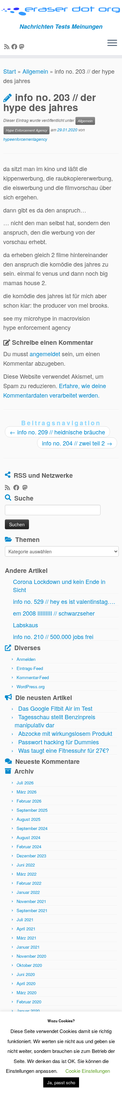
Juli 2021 (25, 919)
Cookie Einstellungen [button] (87, 1070)
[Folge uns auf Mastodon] (22, 46)
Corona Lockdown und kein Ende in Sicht (59, 585)
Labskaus (25, 624)
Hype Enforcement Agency (26, 130)
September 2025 (32, 810)
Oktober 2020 (29, 965)
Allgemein (35, 71)
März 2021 (26, 938)
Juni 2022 (26, 865)
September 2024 (32, 828)
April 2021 (26, 928)
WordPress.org (31, 686)
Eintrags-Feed (30, 668)
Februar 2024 (29, 846)
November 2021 (31, 901)
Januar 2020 (28, 1011)
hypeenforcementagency (25, 139)
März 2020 (26, 992)
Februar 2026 (29, 801)
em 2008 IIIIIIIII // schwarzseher (54, 613)
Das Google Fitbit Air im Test (55, 708)
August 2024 (28, 837)
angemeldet (45, 353)
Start (9, 71)
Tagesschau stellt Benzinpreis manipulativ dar (55, 720)
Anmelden (26, 659)
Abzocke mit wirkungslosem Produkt (65, 733)
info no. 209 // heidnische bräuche (57, 432)
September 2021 (32, 910)
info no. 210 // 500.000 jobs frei (53, 636)
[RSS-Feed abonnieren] (7, 46)
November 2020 (31, 956)
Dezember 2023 (31, 856)
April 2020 (26, 983)
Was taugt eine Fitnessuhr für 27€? (63, 750)
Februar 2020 (29, 1001)
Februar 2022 (29, 883)
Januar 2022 (28, 892)
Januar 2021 (28, 947)
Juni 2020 (26, 974)
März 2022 (26, 874)
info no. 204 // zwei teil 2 (77, 443)
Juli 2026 (25, 783)
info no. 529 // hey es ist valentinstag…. (64, 601)
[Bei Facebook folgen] (15, 46)
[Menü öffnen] (112, 43)
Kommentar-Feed (33, 677)
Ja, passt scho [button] (61, 1082)
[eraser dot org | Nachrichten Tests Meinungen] (61, 11)
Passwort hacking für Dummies (58, 741)
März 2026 (26, 792)
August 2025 (28, 819)
